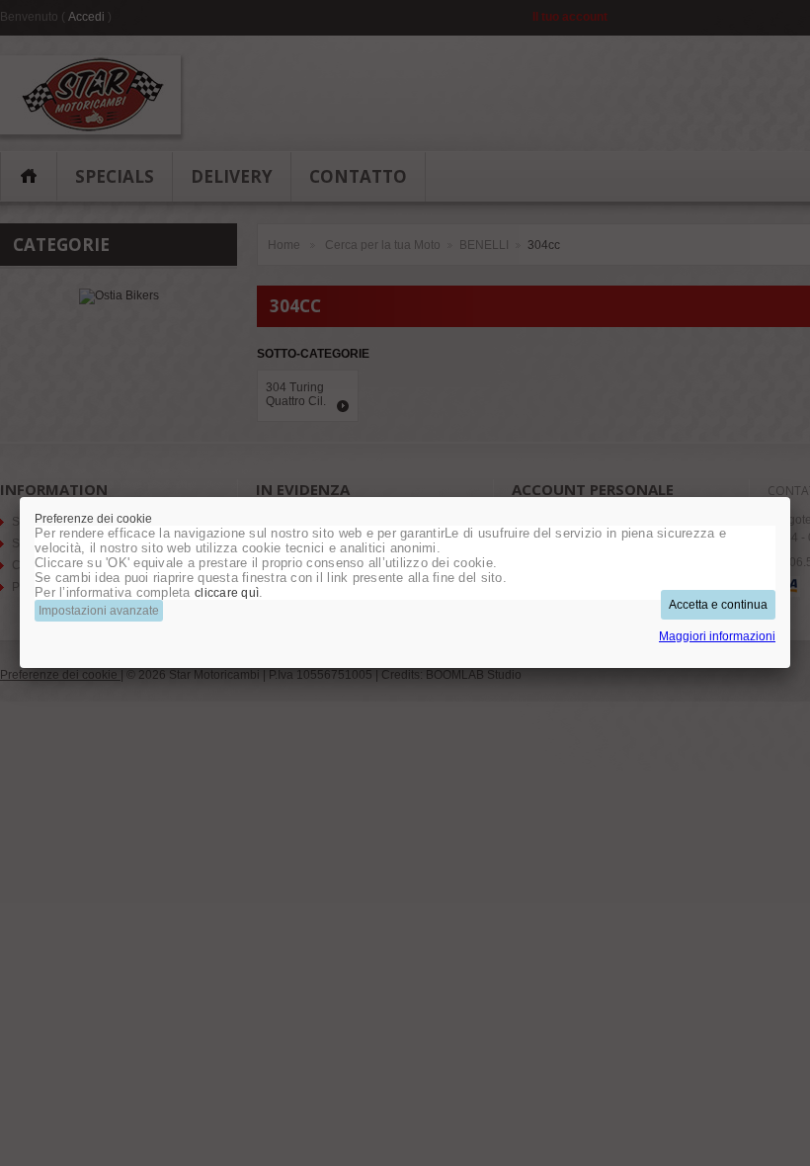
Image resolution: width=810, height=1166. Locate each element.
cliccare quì (227, 593)
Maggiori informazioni (717, 636)
